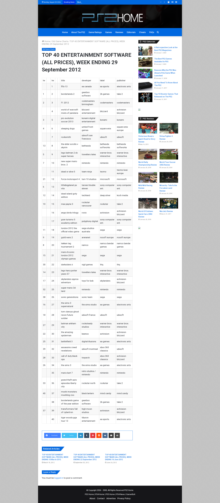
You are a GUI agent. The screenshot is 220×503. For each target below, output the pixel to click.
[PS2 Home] (110, 16)
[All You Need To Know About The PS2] (145, 86)
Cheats (142, 32)
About (92, 498)
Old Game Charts (60, 41)
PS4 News (120, 494)
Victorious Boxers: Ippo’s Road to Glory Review (146, 139)
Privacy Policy (123, 498)
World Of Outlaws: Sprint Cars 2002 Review (145, 214)
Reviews (119, 32)
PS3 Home (89, 494)
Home (65, 32)
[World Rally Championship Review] (147, 154)
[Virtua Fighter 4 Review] (169, 128)
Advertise (111, 498)
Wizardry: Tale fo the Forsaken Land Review (168, 188)
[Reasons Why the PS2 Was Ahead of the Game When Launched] (145, 73)
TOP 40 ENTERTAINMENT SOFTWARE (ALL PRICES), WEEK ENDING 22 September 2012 (86, 457)
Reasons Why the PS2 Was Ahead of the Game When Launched (165, 73)
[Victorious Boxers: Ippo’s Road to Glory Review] (147, 128)
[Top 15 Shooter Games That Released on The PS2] (145, 97)
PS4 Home (99, 494)
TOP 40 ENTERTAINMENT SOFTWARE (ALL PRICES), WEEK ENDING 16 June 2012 (118, 457)
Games (108, 32)
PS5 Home (110, 494)
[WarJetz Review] (169, 203)
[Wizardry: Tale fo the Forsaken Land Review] (169, 177)
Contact (101, 498)
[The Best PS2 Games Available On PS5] (145, 62)
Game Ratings (95, 32)
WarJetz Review (166, 211)
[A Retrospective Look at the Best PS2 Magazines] (145, 51)
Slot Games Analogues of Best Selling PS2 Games (101, 2)
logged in (58, 478)
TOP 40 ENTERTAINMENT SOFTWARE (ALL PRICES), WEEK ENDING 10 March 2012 (55, 457)
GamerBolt (130, 494)
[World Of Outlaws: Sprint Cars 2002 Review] (147, 203)
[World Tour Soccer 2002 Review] (169, 154)
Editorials (131, 32)
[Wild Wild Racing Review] (147, 177)
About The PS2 (78, 32)
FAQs (151, 32)
